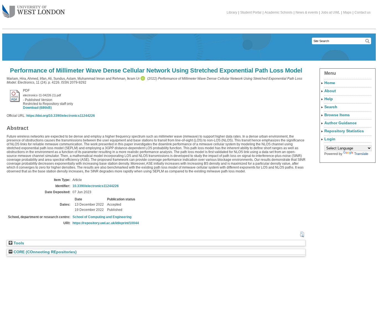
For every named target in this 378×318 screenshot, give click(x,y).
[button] (302, 234)
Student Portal (251, 12)
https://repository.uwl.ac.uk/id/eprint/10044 (106, 223)
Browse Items (337, 115)
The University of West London (33, 11)
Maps (347, 12)
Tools (18, 243)
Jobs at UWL (330, 12)
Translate (361, 154)
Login (329, 139)
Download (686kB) (37, 108)
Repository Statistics (344, 131)
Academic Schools (278, 12)
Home (329, 83)
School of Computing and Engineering (102, 217)
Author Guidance (340, 123)
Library (232, 12)
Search (330, 107)
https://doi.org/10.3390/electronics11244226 (60, 116)
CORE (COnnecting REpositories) (44, 252)
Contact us (362, 12)
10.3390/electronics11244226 (96, 186)
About (330, 91)
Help (328, 99)
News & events (307, 12)
